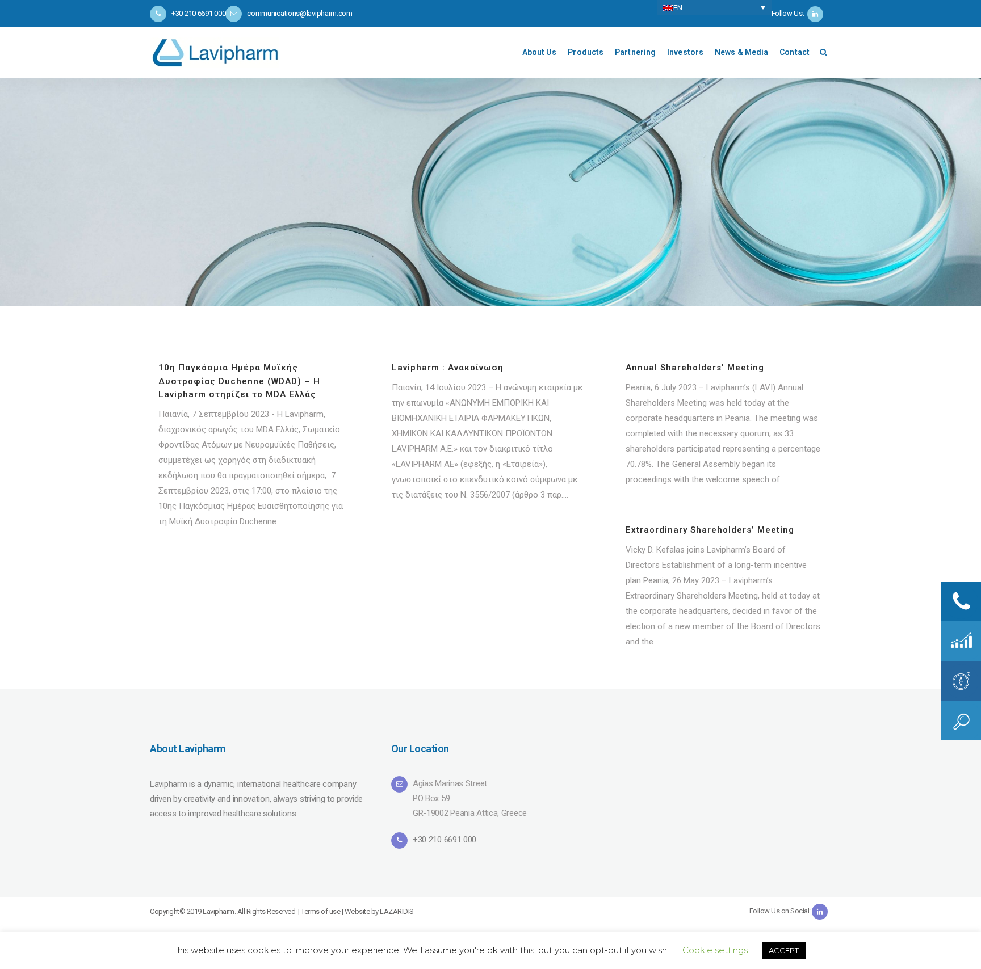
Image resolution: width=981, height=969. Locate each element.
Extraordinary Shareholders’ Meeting (710, 530)
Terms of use (320, 911)
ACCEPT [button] (784, 950)
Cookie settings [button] (715, 950)
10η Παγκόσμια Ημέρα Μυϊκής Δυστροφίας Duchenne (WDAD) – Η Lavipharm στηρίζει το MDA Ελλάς (239, 381)
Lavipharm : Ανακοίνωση (448, 368)
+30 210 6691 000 (444, 840)
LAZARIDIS (397, 911)
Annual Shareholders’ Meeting (695, 368)
